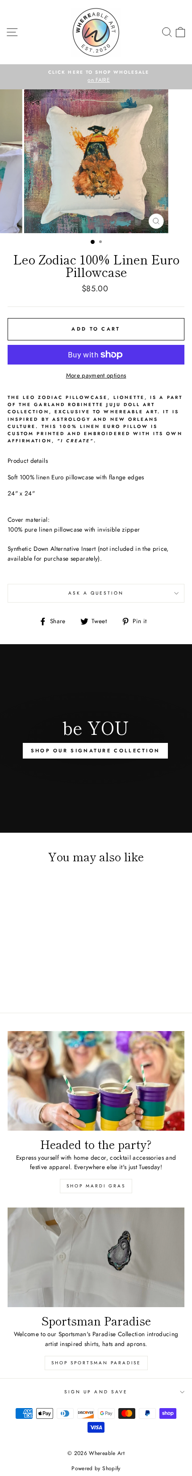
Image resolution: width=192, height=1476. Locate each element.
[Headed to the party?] (96, 1081)
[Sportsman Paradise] (96, 1257)
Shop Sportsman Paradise (96, 1362)
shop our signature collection (95, 750)
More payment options (96, 375)
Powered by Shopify (95, 1468)
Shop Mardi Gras (96, 1185)
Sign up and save (96, 1391)
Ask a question (96, 593)
